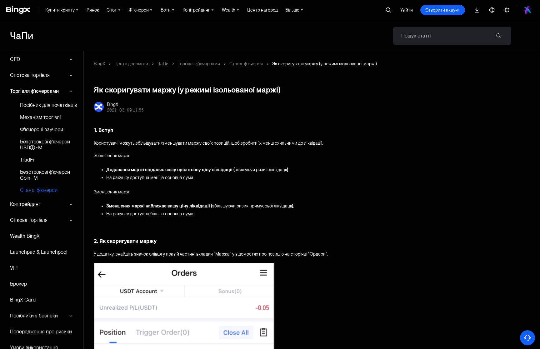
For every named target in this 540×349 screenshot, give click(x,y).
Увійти (406, 9)
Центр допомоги (131, 63)
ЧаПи (163, 63)
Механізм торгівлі (40, 117)
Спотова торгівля (30, 75)
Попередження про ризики (41, 332)
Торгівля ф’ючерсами (34, 91)
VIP (14, 268)
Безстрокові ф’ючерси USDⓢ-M (45, 145)
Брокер (18, 284)
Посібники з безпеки (34, 316)
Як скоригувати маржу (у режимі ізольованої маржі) (324, 63)
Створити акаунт (442, 9)
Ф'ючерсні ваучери (41, 129)
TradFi (27, 160)
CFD (15, 59)
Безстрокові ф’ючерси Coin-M (45, 175)
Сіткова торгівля (29, 220)
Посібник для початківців (48, 105)
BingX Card (23, 300)
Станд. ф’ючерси (39, 190)
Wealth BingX (25, 236)
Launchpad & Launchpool (38, 252)
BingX (99, 63)
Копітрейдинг (25, 204)
